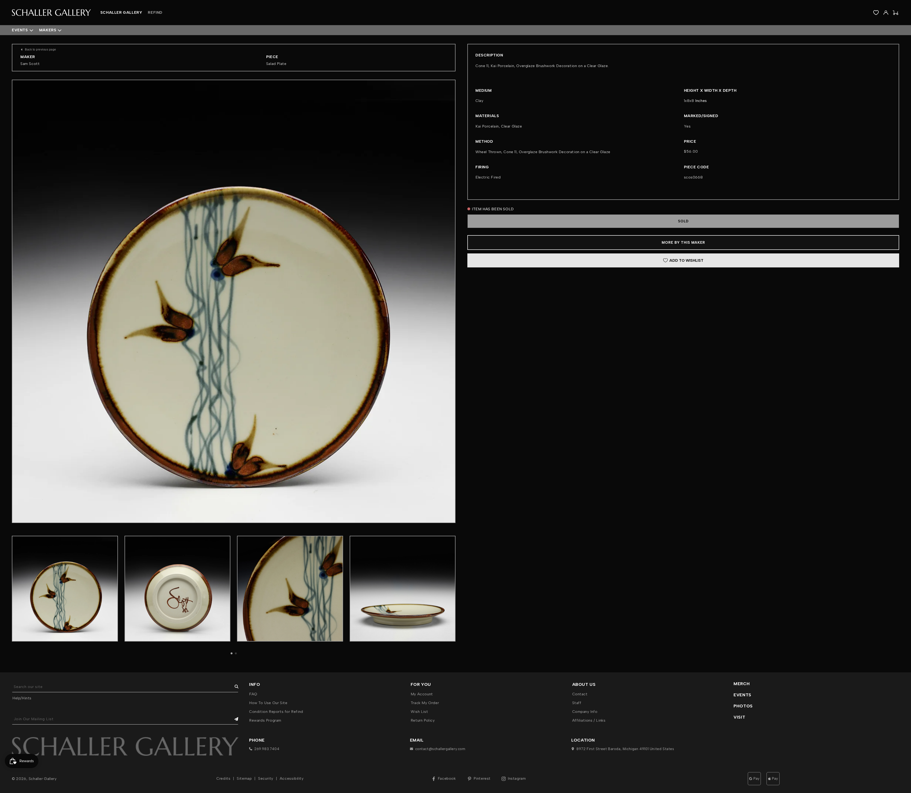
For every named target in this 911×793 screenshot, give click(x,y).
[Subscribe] (233, 719)
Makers (47, 30)
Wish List (419, 711)
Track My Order (425, 703)
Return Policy (423, 720)
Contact (580, 694)
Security (265, 778)
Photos (743, 706)
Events (20, 30)
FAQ (253, 694)
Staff (576, 703)
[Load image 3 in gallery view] (290, 589)
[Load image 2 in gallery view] (178, 589)
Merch (742, 683)
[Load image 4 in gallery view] (403, 589)
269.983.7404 (266, 749)
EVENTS (742, 694)
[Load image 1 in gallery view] (65, 589)
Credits (223, 778)
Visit (739, 717)
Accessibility (292, 778)
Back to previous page (40, 49)
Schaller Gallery (43, 778)
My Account (422, 694)
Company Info (585, 711)
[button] (231, 653)
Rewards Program (265, 720)
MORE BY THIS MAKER (683, 242)
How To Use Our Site (268, 703)
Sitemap (244, 778)
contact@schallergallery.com (440, 749)
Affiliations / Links (589, 720)
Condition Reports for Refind (276, 711)
